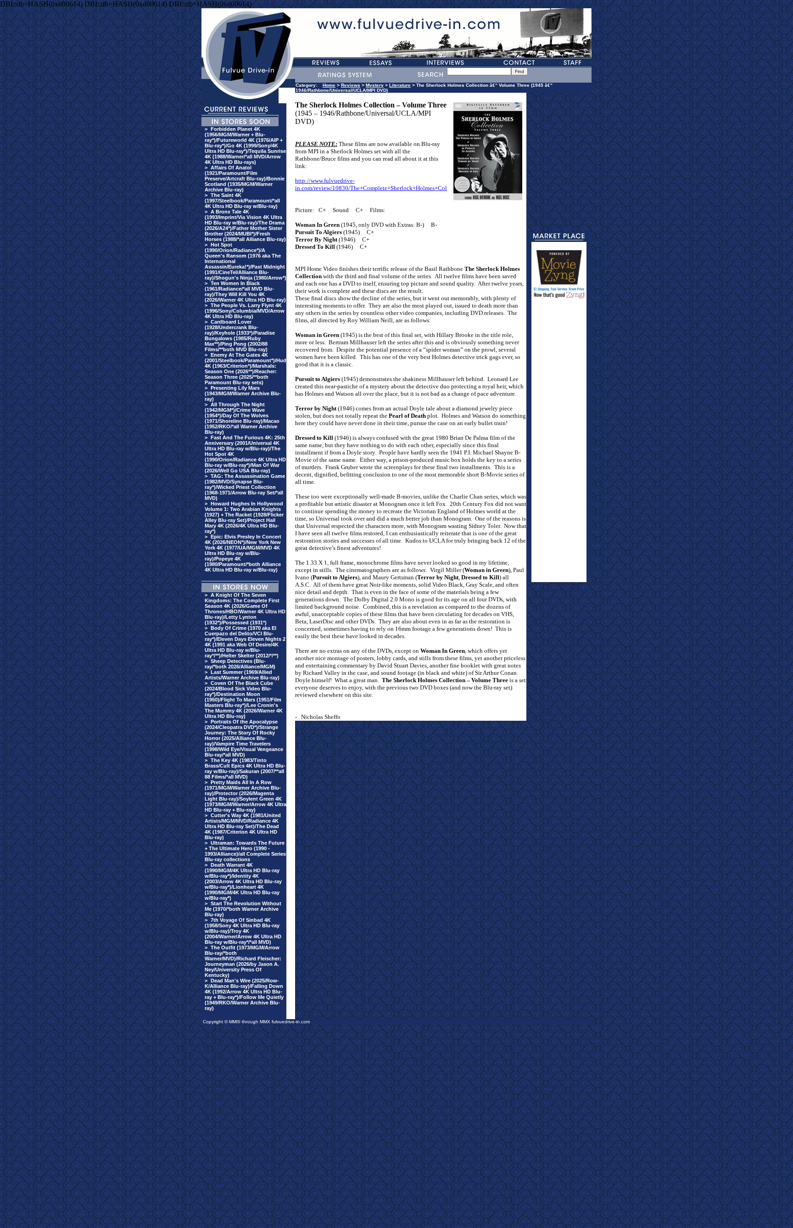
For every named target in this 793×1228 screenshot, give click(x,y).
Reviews (350, 85)
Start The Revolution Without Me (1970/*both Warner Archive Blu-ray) (243, 909)
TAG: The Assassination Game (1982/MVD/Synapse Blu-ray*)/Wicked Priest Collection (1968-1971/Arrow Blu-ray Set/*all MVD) (245, 487)
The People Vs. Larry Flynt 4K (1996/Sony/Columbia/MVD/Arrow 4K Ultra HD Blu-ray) (245, 311)
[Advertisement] (558, 444)
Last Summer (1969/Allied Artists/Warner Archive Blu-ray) (242, 674)
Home (329, 85)
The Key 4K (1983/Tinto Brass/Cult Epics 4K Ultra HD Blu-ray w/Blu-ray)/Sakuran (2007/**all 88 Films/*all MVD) (245, 768)
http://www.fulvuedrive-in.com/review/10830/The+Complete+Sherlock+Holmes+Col (371, 184)
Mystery (375, 85)
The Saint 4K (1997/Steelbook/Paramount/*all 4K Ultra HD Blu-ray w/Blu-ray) (242, 200)
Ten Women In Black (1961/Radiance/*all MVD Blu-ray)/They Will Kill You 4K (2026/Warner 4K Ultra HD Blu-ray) (245, 291)
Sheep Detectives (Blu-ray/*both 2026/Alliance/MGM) (240, 663)
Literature (400, 85)
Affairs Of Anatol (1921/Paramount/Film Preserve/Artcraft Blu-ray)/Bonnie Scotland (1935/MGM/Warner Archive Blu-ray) (245, 178)
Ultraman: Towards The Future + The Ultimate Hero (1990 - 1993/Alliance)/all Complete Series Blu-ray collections (245, 851)
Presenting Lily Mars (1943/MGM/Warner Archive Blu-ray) (243, 393)
